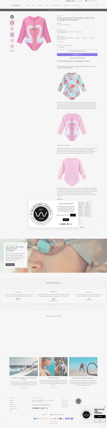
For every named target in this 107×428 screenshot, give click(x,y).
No (100, 420)
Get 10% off (100, 416)
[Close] (104, 407)
